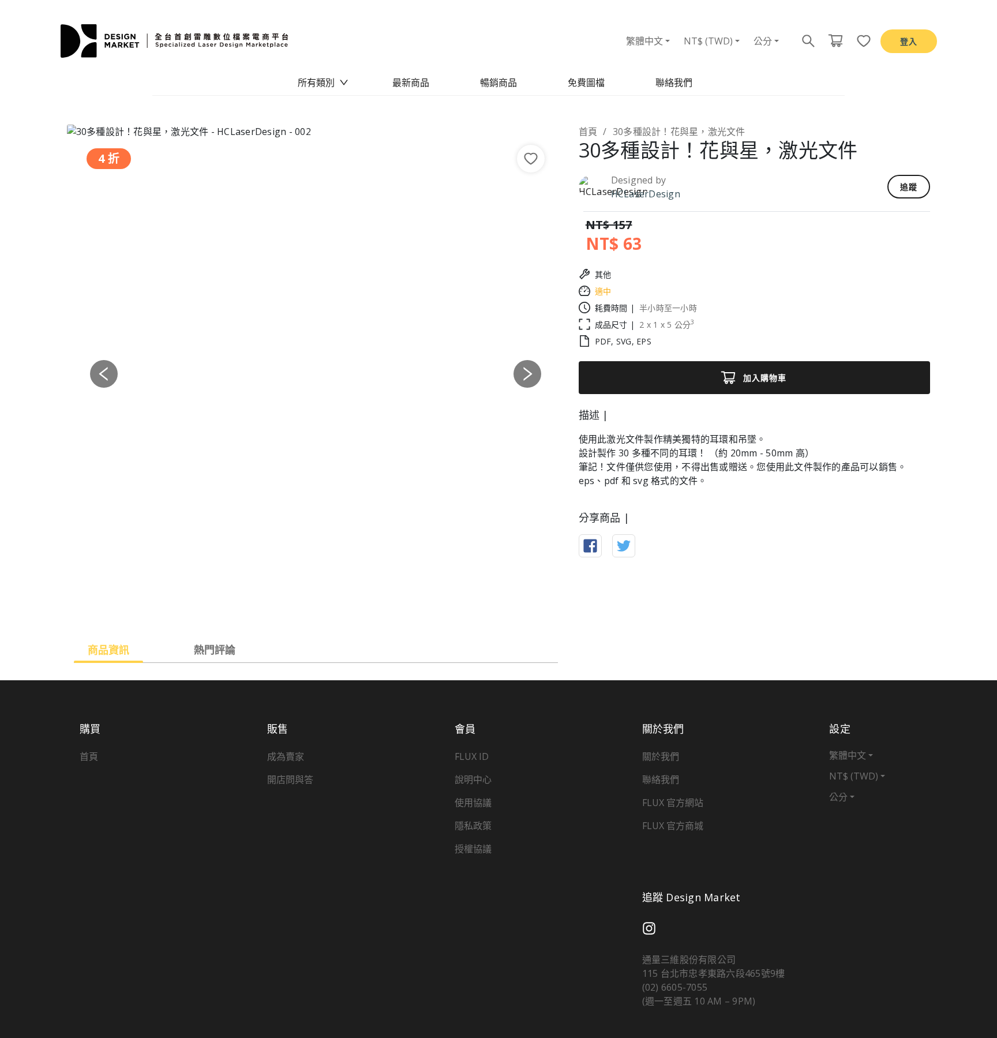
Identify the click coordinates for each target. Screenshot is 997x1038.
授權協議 (473, 848)
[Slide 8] (388, 606)
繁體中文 (644, 41)
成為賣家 (285, 756)
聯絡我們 (673, 82)
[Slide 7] (367, 606)
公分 (763, 41)
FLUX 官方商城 (672, 825)
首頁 (588, 131)
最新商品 (410, 82)
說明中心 (473, 779)
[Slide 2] (263, 606)
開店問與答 (290, 779)
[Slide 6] (346, 606)
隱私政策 (473, 825)
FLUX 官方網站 (672, 802)
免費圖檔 (586, 82)
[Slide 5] (326, 606)
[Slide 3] (284, 606)
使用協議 (473, 802)
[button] (104, 374)
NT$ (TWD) (708, 41)
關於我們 (660, 756)
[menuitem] (323, 82)
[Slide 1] (243, 606)
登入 (908, 41)
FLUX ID (472, 756)
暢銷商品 (498, 82)
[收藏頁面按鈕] (860, 41)
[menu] (498, 82)
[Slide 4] (305, 606)
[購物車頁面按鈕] (835, 41)
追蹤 (908, 186)
